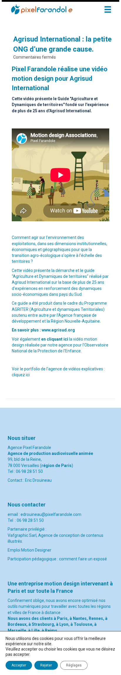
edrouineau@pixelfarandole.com (51, 514)
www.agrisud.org (58, 330)
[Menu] (107, 9)
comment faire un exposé (83, 559)
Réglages (74, 665)
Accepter (18, 665)
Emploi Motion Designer (30, 550)
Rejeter (46, 665)
